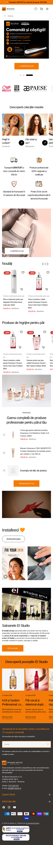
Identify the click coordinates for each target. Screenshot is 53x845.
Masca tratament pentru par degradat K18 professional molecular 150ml (13, 302)
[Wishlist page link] (35, 9)
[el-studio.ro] (14, 88)
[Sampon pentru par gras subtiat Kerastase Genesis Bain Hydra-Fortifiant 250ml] (36, 340)
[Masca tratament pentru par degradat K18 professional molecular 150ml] (14, 281)
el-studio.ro (12, 823)
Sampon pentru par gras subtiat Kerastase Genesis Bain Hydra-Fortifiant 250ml (36, 363)
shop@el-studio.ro (14, 788)
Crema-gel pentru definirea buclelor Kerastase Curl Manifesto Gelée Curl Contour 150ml (34, 433)
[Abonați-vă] (48, 744)
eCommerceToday (32, 823)
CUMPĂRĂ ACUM (17, 251)
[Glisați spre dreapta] (47, 264)
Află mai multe (12, 648)
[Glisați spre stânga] (43, 264)
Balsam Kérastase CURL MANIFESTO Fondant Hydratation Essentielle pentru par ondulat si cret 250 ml (35, 451)
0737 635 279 (13, 786)
